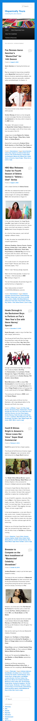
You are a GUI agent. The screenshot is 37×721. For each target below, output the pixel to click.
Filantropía (13, 671)
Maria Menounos (21, 416)
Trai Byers (23, 685)
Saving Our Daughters (19, 683)
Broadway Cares (17, 673)
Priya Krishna (22, 301)
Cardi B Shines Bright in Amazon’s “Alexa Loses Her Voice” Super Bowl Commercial (14, 433)
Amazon (26, 536)
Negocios (12, 536)
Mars (29, 540)
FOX (11, 154)
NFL (27, 416)
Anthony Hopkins (9, 538)
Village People (25, 418)
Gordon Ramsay (17, 154)
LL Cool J (7, 416)
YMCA (14, 420)
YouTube (21, 541)
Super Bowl (16, 541)
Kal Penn (17, 678)
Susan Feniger (19, 158)
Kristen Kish (14, 297)
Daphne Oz (15, 153)
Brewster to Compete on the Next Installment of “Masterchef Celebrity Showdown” (14, 557)
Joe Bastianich (9, 156)
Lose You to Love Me (23, 297)
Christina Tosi (8, 674)
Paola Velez (14, 301)
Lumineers (13, 416)
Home (6, 30)
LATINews (12, 408)
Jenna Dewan (26, 415)
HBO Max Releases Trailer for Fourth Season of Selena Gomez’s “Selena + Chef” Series (14, 173)
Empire (15, 674)
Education (8, 715)
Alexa (21, 536)
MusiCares (8, 681)
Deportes (7, 713)
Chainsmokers (24, 410)
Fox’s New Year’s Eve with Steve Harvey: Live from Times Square (18, 412)
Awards (7, 711)
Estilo (6, 719)
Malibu (15, 299)
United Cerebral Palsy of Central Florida (17, 686)
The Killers (15, 418)
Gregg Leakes (16, 676)
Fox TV (17, 411)
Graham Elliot (26, 154)
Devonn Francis (15, 295)
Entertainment (14, 151)
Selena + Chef (11, 302)
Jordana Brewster (10, 678)
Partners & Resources (11, 37)
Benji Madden (8, 673)
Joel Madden (24, 676)
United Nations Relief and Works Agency (18, 687)
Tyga (19, 418)
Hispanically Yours (15, 11)
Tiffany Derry (27, 158)
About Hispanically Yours (17, 30)
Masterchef (17, 156)
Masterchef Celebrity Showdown (20, 680)
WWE (10, 420)
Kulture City (24, 678)
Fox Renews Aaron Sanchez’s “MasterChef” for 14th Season (14, 55)
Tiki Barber (17, 685)
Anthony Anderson (26, 671)
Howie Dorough (18, 415)
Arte (6, 709)
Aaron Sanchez (27, 151)
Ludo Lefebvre (9, 299)
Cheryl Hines (26, 673)
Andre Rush (8, 153)
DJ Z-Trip (23, 408)
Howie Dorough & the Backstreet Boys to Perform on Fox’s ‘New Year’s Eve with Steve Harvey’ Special (15, 318)
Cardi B (16, 540)
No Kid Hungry (26, 681)
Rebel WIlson (8, 541)
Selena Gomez (20, 302)
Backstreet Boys (14, 410)
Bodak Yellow (18, 538)
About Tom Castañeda (11, 34)
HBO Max (7, 297)
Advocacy (8, 707)
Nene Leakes (14, 681)
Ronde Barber (9, 683)
